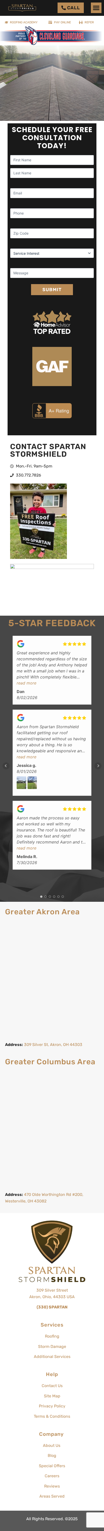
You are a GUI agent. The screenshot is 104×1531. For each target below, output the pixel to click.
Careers (52, 1475)
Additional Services (52, 1356)
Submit (52, 289)
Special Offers (52, 1465)
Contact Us (52, 1385)
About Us (52, 1445)
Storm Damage (52, 1346)
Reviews (52, 1486)
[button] (96, 8)
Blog (52, 1455)
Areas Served (52, 1496)
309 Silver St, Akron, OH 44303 (53, 1044)
